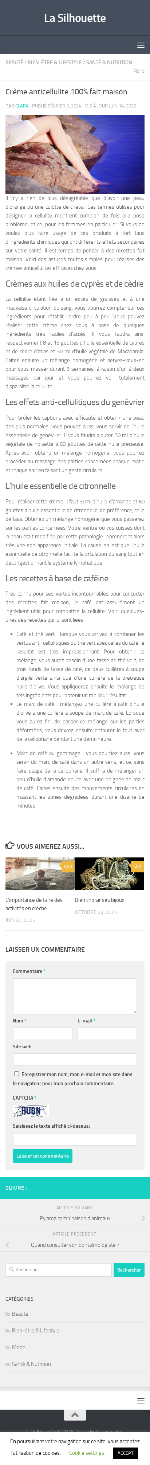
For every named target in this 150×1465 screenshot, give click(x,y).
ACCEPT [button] (126, 1453)
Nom (20, 1021)
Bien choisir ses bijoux (100, 900)
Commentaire (29, 971)
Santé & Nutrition (109, 62)
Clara (22, 106)
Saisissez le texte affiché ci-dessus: (51, 1126)
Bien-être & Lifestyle (55, 62)
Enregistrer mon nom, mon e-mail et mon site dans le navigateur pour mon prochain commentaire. (73, 1079)
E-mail (86, 1021)
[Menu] (141, 45)
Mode (18, 1347)
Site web (22, 1047)
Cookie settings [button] (86, 1453)
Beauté (14, 62)
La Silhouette (75, 18)
